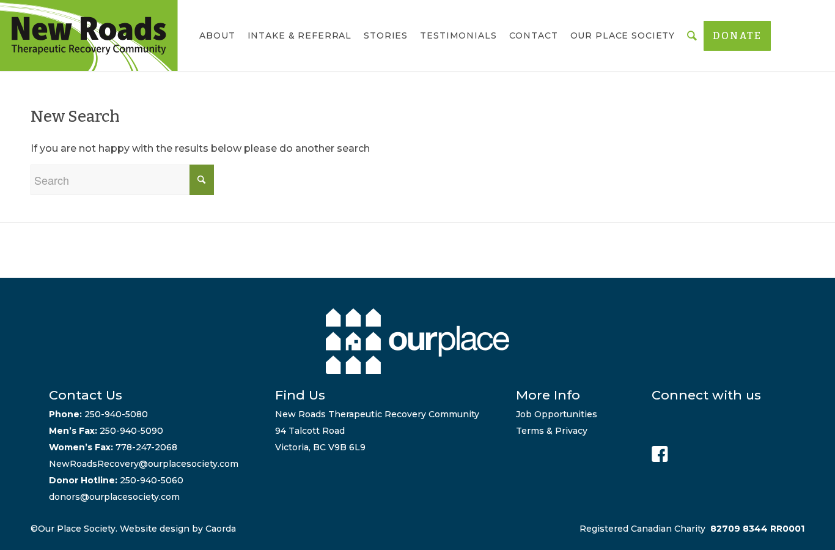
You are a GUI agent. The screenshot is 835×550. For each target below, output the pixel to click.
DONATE (737, 36)
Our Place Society (622, 35)
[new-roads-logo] (89, 35)
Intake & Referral (300, 35)
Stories (386, 35)
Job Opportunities (556, 414)
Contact (533, 35)
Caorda (220, 528)
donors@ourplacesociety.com (114, 496)
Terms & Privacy (551, 430)
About (217, 35)
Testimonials (458, 35)
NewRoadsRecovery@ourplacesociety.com (143, 463)
